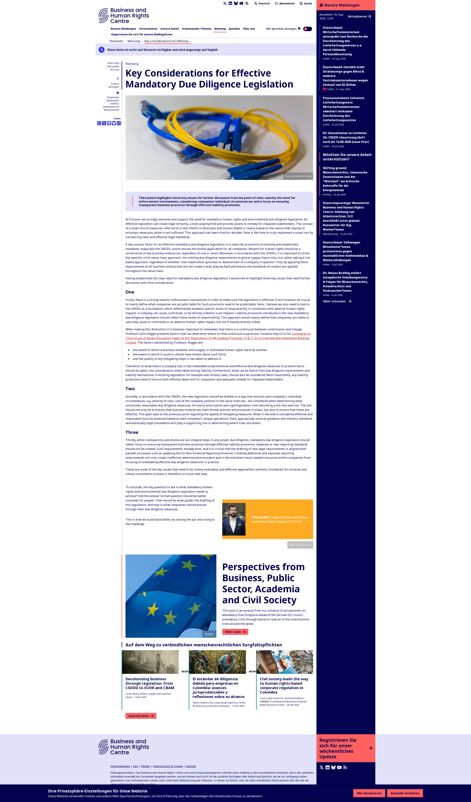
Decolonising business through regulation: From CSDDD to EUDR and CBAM (149, 683)
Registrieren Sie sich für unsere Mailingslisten (141, 34)
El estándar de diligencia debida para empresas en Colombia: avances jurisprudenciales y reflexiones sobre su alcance (219, 687)
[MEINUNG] (150, 662)
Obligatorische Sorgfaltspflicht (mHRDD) (112, 100)
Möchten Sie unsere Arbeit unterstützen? (347, 157)
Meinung (220, 28)
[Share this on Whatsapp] (99, 123)
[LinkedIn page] (230, 3)
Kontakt (191, 766)
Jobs (135, 766)
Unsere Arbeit (169, 28)
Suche (307, 3)
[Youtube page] (241, 3)
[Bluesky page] (236, 3)
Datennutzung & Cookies (168, 766)
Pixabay (209, 634)
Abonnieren (287, 3)
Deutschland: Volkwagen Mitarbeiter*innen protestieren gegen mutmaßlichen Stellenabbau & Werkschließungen (345, 251)
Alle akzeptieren (369, 793)
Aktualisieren (357, 16)
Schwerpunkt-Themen (196, 28)
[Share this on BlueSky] (114, 123)
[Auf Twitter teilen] (104, 123)
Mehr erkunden (334, 301)
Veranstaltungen (120, 766)
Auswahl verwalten (405, 793)
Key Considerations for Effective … (167, 41)
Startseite (116, 41)
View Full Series (138, 716)
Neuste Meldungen (123, 28)
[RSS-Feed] (247, 3)
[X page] (225, 3)
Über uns (249, 28)
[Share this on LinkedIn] (109, 123)
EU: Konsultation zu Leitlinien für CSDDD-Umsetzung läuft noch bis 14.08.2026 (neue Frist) (346, 137)
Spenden (234, 28)
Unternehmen (148, 28)
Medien (145, 766)
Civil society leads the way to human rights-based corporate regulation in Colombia (284, 685)
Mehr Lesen (233, 631)
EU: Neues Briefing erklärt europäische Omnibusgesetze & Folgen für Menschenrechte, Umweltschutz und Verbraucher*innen (345, 282)
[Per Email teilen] (119, 123)
